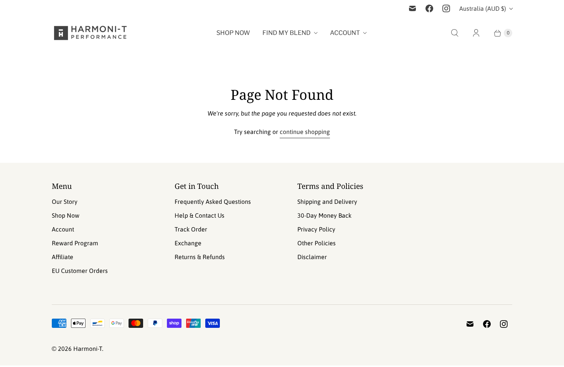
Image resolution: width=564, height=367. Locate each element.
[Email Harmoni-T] (412, 8)
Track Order (191, 229)
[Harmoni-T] (90, 33)
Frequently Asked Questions (213, 201)
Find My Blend (286, 32)
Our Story (65, 201)
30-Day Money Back (324, 215)
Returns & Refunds (200, 256)
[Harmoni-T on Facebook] (429, 8)
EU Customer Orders (80, 270)
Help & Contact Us (199, 215)
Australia (482, 8)
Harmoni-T (87, 348)
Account (345, 32)
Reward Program (75, 243)
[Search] (454, 33)
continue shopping (305, 131)
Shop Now (233, 32)
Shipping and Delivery (327, 201)
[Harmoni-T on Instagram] (446, 8)
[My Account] (476, 33)
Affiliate (62, 256)
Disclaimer (312, 256)
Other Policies (316, 243)
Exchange (188, 243)
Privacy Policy (316, 229)
